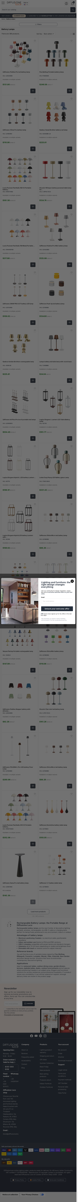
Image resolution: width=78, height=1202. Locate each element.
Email (43, 597)
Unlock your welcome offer (57, 609)
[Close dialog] (72, 581)
